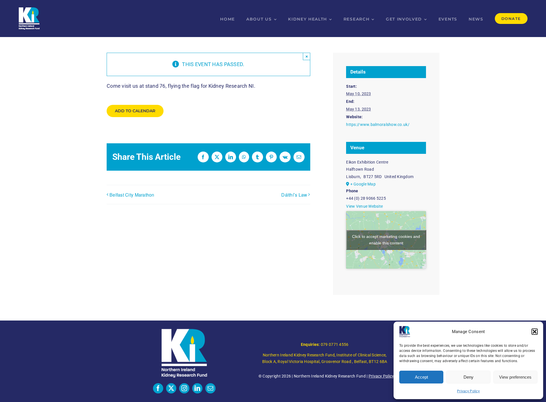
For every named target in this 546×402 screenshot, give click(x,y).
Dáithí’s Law (294, 194)
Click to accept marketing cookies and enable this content (386, 239)
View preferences (515, 377)
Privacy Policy (468, 391)
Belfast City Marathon (131, 194)
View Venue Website (364, 206)
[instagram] (184, 388)
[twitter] (171, 388)
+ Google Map (363, 184)
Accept (421, 377)
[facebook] (158, 388)
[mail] (210, 388)
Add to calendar (135, 111)
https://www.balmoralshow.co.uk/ (377, 124)
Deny (468, 377)
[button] (534, 331)
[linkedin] (197, 388)
